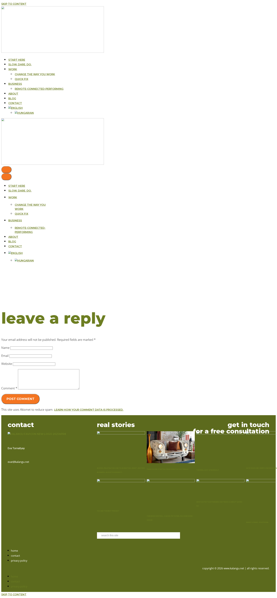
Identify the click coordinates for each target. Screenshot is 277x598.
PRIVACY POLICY (19, 560)
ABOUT (13, 93)
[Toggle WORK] (53, 197)
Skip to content (13, 3)
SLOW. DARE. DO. (20, 64)
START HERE (16, 59)
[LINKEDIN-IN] (14, 473)
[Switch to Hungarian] (24, 113)
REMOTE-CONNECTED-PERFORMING (39, 88)
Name (5, 347)
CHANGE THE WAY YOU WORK (35, 74)
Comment (9, 388)
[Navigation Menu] (6, 169)
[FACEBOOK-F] (9, 473)
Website (6, 363)
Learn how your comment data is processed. (88, 409)
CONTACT (15, 103)
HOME (14, 550)
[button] (71, 568)
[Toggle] (53, 253)
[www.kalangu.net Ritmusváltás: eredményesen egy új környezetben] (52, 51)
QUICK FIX (21, 79)
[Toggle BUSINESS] (53, 220)
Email (4, 355)
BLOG (12, 98)
